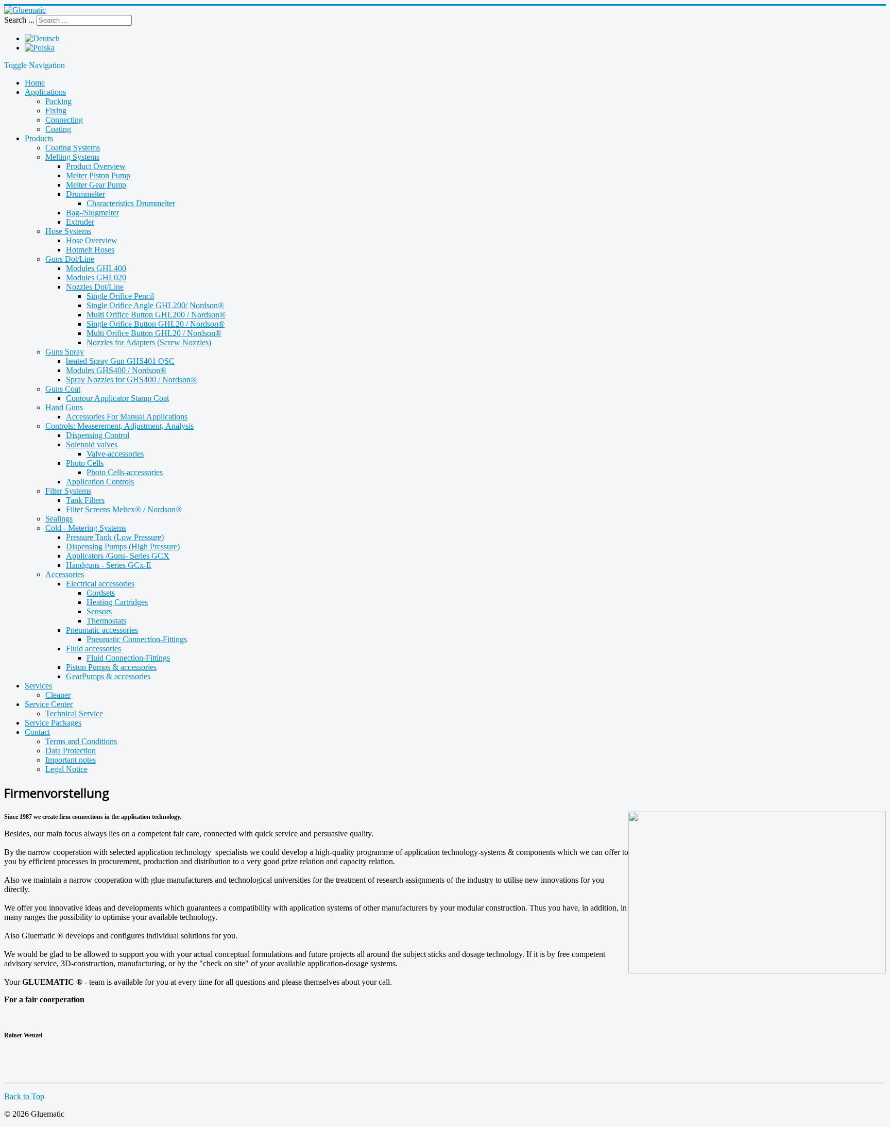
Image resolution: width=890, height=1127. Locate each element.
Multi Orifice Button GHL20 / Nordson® (154, 333)
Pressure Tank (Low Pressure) (115, 537)
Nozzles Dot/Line (95, 286)
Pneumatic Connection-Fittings (137, 639)
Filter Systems (68, 490)
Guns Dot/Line (69, 259)
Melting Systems (72, 157)
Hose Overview (91, 240)
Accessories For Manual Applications (126, 416)
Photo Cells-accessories (125, 472)
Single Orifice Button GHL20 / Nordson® (156, 323)
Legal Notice (66, 769)
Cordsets (101, 592)
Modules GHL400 (96, 268)
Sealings (59, 518)
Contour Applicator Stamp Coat (117, 398)
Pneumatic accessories (102, 630)
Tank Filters (85, 500)
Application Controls (100, 481)
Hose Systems (68, 231)
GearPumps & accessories (108, 676)
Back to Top (24, 1096)
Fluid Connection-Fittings (128, 657)
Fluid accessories (93, 648)
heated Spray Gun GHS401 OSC (120, 361)
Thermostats (106, 620)
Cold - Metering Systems (85, 528)
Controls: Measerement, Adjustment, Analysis (119, 426)
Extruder (80, 221)
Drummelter (85, 194)
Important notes (70, 759)
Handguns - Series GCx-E (108, 565)
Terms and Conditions (81, 741)
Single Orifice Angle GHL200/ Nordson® (155, 305)
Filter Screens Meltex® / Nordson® (124, 509)
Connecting (64, 119)
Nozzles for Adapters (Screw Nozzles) (149, 342)
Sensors (99, 611)
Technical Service (74, 713)
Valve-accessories (115, 453)
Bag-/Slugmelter (92, 212)
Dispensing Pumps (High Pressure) (123, 546)
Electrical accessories (100, 583)
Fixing (55, 110)
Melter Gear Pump (96, 184)
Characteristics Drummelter (131, 203)
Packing (58, 101)
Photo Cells (85, 463)
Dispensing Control (97, 435)
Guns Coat (62, 388)
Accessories (64, 574)
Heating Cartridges (117, 602)
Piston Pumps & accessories (111, 667)
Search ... (19, 19)
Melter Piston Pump (98, 175)
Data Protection (70, 750)
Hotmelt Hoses (90, 249)
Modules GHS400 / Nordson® (116, 370)
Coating (58, 129)
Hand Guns (64, 407)
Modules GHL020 (96, 277)
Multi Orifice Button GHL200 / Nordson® (156, 314)
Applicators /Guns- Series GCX (117, 555)
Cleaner (58, 695)
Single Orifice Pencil (120, 296)
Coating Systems (72, 147)
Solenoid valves (91, 444)
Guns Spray (64, 351)
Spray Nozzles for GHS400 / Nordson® (131, 379)
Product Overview (96, 166)
